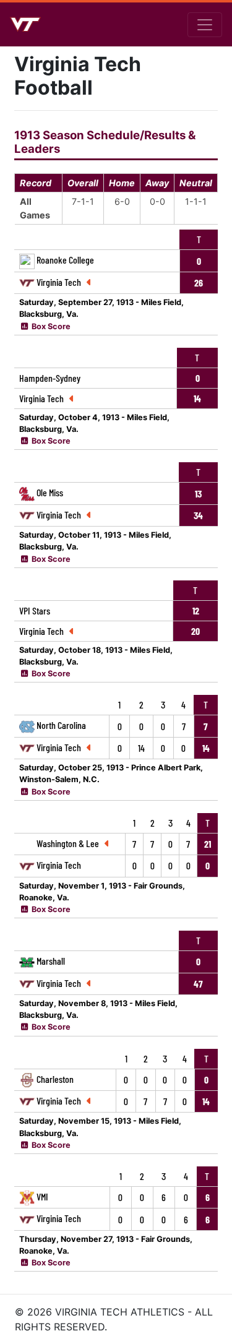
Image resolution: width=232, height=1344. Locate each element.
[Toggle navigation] (204, 24)
